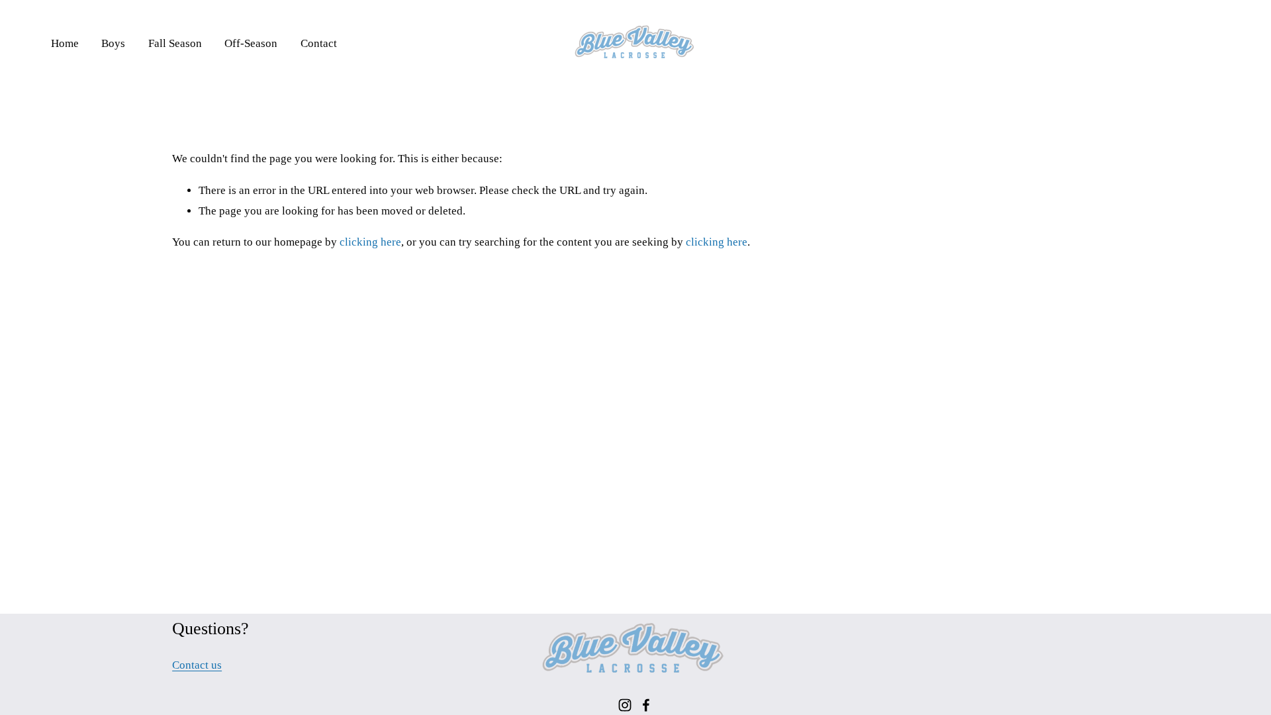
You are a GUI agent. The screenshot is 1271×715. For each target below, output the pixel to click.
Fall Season (175, 43)
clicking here (370, 242)
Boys (113, 43)
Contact (319, 43)
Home (65, 43)
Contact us (197, 665)
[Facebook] (646, 705)
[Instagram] (625, 705)
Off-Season (250, 43)
